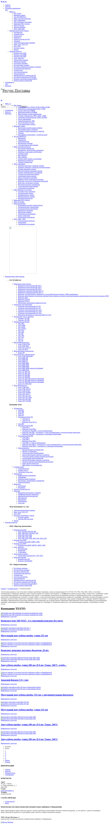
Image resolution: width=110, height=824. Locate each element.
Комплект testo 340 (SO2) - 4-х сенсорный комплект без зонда (32, 620)
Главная (3, 588)
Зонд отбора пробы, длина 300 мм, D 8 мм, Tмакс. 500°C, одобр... (33, 665)
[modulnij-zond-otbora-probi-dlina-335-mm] (15, 704)
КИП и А (8, 104)
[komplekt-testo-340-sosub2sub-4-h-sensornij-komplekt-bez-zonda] (21, 615)
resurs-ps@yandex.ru (7, 790)
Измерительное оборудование (14, 276)
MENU (4, 1)
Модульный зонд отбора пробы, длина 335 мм (24, 635)
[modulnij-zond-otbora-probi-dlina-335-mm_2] (15, 629)
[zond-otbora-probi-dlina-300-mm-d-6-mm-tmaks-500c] (18, 733)
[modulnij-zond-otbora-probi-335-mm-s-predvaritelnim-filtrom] (21, 689)
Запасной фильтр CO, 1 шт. (15, 680)
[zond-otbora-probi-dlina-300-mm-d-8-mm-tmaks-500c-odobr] (20, 659)
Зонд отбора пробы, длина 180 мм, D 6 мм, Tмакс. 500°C (29, 724)
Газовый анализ (13, 588)
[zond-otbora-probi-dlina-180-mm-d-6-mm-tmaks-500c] (18, 718)
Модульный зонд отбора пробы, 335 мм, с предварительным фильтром (37, 695)
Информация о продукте (9, 616)
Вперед (7, 760)
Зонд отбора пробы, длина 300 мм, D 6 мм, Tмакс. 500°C (29, 739)
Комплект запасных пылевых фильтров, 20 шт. (25, 650)
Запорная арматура (11, 522)
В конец (7, 762)
